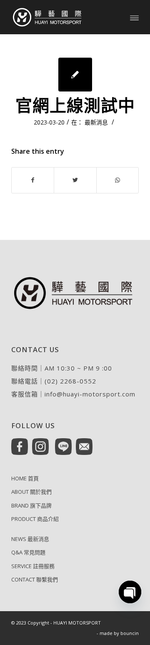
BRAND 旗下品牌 (31, 505)
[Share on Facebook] (33, 180)
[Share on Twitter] (75, 180)
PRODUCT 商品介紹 (35, 519)
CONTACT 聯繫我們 (34, 579)
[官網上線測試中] (75, 74)
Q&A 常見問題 (28, 552)
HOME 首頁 (25, 478)
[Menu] (134, 17)
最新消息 (96, 122)
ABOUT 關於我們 (31, 491)
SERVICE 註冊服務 (33, 566)
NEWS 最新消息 (30, 539)
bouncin (129, 633)
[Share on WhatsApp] (117, 180)
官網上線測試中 (75, 105)
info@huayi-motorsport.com (90, 394)
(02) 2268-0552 (70, 381)
